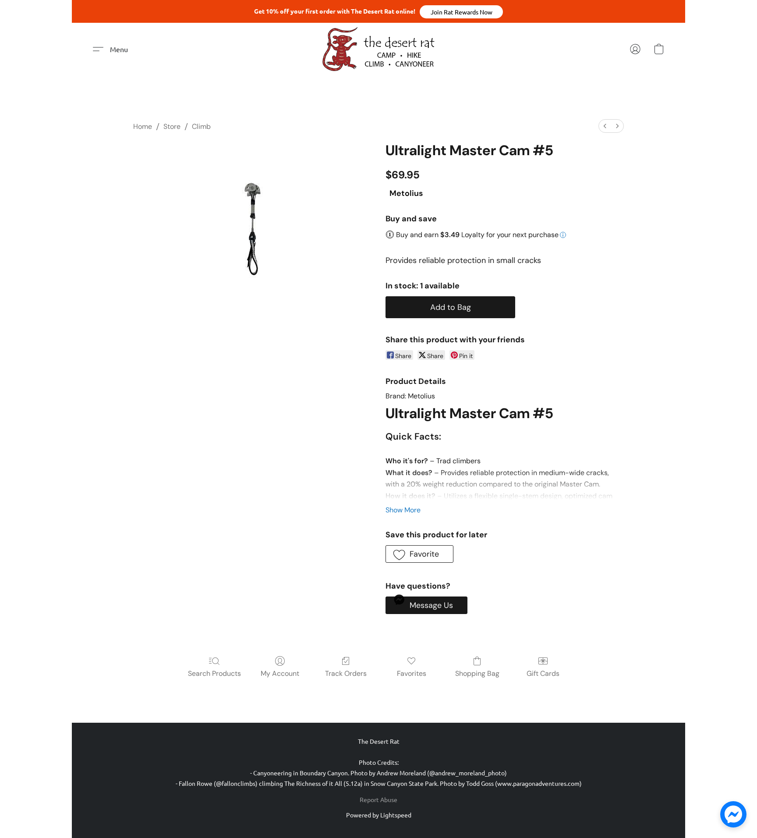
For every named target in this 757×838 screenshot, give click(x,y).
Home (142, 126)
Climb (201, 126)
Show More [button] (403, 510)
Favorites (411, 673)
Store (171, 126)
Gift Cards (543, 673)
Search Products (214, 673)
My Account (280, 673)
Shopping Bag (477, 673)
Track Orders (346, 673)
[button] (461, 11)
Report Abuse (378, 799)
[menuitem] (605, 126)
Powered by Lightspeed (378, 815)
